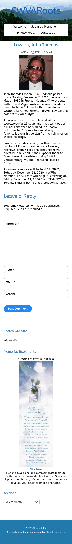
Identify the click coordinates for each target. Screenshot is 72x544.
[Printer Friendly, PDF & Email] (36, 52)
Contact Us (48, 32)
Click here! (36, 469)
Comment (12, 224)
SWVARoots (34, 528)
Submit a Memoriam (45, 26)
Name (10, 270)
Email (10, 282)
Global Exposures (55, 532)
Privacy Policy (26, 32)
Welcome (19, 26)
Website (11, 294)
